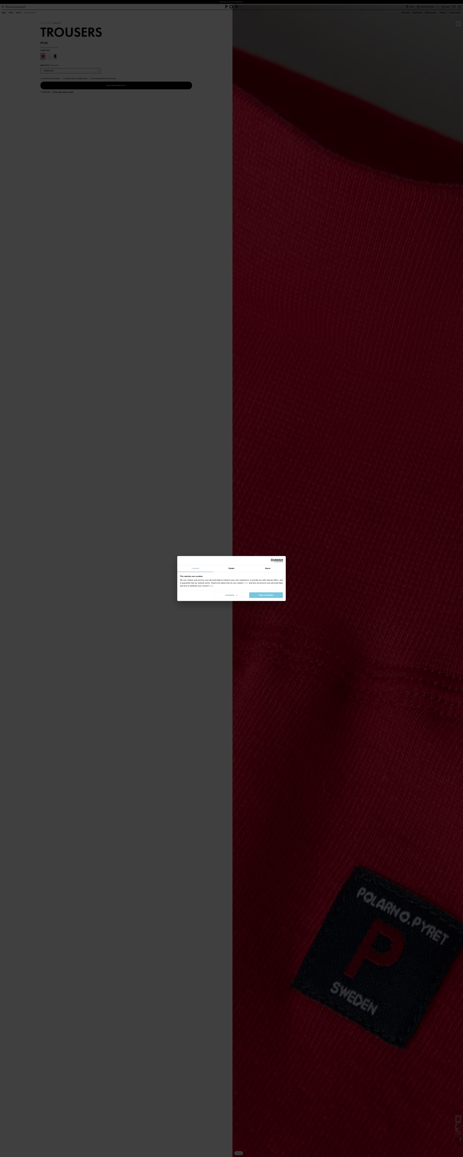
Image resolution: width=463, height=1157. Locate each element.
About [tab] (267, 568)
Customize (229, 595)
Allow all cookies (266, 595)
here (246, 583)
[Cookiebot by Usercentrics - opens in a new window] (272, 560)
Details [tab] (232, 568)
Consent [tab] (195, 568)
